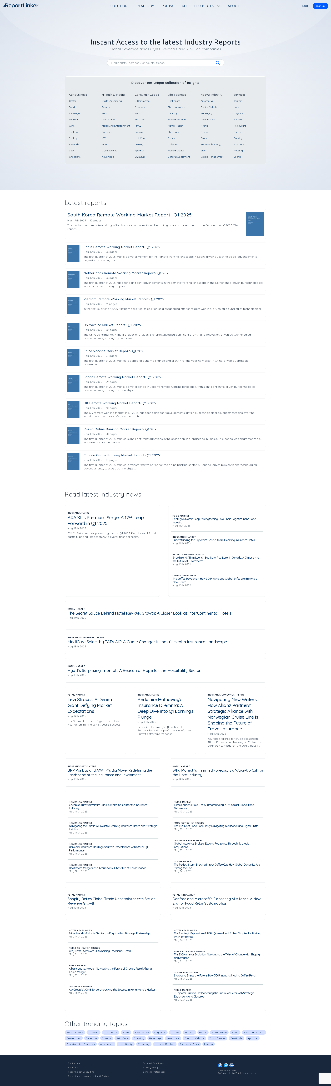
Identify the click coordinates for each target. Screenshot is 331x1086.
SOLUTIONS (120, 6)
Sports (237, 156)
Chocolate (75, 156)
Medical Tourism (177, 119)
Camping (144, 1044)
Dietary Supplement (179, 156)
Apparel (139, 150)
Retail (138, 113)
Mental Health (175, 125)
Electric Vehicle (209, 107)
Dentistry (173, 113)
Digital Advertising (112, 100)
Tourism (238, 100)
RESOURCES (204, 6)
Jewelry (139, 131)
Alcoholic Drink (189, 1044)
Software (107, 131)
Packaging (207, 113)
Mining (204, 125)
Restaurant (240, 125)
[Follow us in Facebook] (220, 1066)
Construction (208, 119)
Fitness (237, 131)
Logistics (238, 113)
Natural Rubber (165, 1044)
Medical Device (176, 150)
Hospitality (126, 1044)
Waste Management (212, 156)
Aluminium (106, 1044)
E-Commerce (142, 100)
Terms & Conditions (153, 1063)
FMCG (138, 125)
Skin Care (140, 119)
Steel (203, 150)
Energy (204, 131)
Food (72, 107)
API (184, 6)
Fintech (238, 119)
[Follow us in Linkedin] (232, 1066)
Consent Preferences (154, 1071)
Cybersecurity (109, 150)
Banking (238, 138)
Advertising (108, 156)
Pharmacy (173, 131)
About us (73, 1067)
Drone (204, 138)
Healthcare (174, 100)
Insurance (239, 144)
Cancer (172, 138)
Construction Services (81, 1044)
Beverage (74, 113)
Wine (71, 125)
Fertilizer (73, 119)
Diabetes (173, 144)
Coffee (72, 100)
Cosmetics (141, 107)
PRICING (168, 6)
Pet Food (74, 131)
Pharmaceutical (176, 107)
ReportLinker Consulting (81, 1071)
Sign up (320, 5)
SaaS (105, 113)
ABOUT (234, 6)
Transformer (217, 1038)
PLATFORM (145, 6)
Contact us (74, 1063)
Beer (71, 150)
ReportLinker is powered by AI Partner (89, 1076)
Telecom (106, 107)
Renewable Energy (211, 144)
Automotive (207, 100)
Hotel (236, 107)
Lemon (208, 1044)
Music (105, 144)
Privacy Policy (151, 1067)
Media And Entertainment (116, 125)
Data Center (109, 119)
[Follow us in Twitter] (226, 1066)
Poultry (73, 138)
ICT (104, 138)
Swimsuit (139, 156)
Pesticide (74, 144)
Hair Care (140, 138)
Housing (238, 150)
